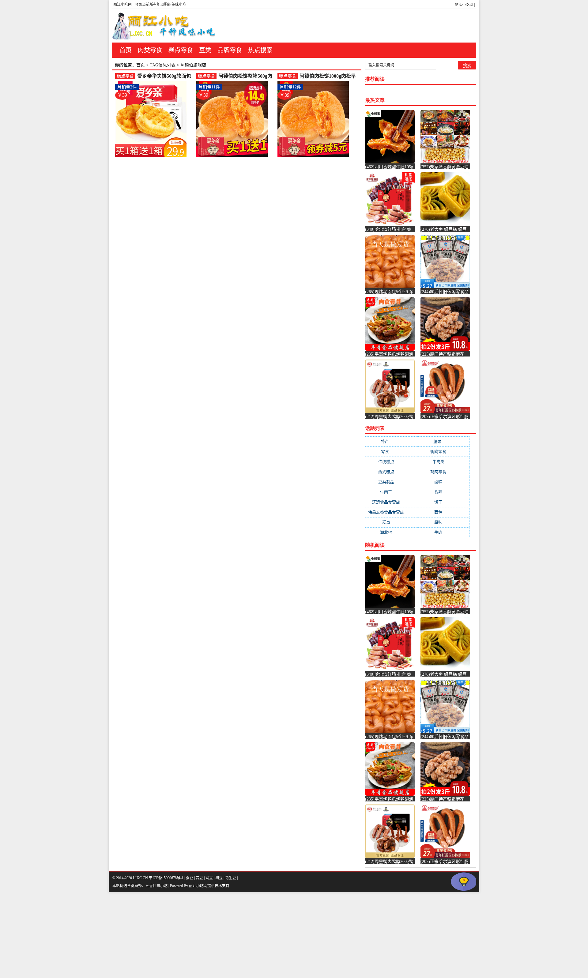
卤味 (443, 482)
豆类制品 (391, 482)
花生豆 (230, 878)
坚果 (443, 441)
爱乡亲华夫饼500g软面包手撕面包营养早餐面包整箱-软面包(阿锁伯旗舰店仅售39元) (165, 76)
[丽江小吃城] (164, 25)
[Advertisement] (184, 935)
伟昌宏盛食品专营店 (391, 512)
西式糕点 (391, 471)
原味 (443, 522)
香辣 (443, 492)
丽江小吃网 (464, 4)
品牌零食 (229, 50)
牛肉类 (443, 461)
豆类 (205, 50)
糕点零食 (180, 50)
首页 (125, 50)
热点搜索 (260, 50)
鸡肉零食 (443, 471)
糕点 (391, 522)
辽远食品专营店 (391, 502)
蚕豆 (189, 878)
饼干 (443, 502)
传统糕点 (391, 461)
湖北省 (391, 532)
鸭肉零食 (443, 451)
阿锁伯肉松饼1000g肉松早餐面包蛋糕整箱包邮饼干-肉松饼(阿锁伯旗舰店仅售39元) (328, 76)
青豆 (199, 878)
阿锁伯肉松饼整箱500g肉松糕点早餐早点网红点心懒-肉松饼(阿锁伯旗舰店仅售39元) (246, 76)
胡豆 (219, 878)
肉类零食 (150, 50)
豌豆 (209, 878)
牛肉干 (391, 492)
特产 (391, 441)
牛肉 (443, 532)
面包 (443, 512)
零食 (391, 451)
